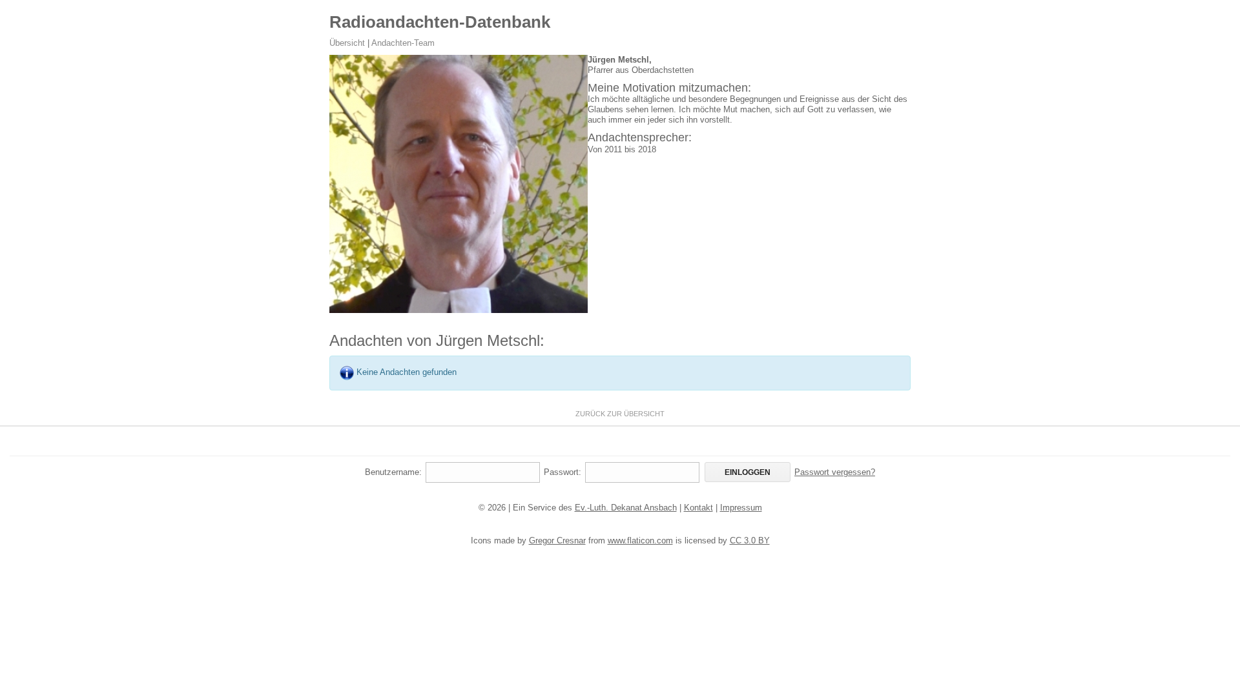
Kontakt (698, 507)
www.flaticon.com (640, 540)
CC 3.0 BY (750, 540)
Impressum (741, 507)
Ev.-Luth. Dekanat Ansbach (626, 507)
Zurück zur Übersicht (620, 414)
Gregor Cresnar (557, 540)
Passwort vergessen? (834, 472)
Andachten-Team (403, 43)
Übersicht (347, 43)
